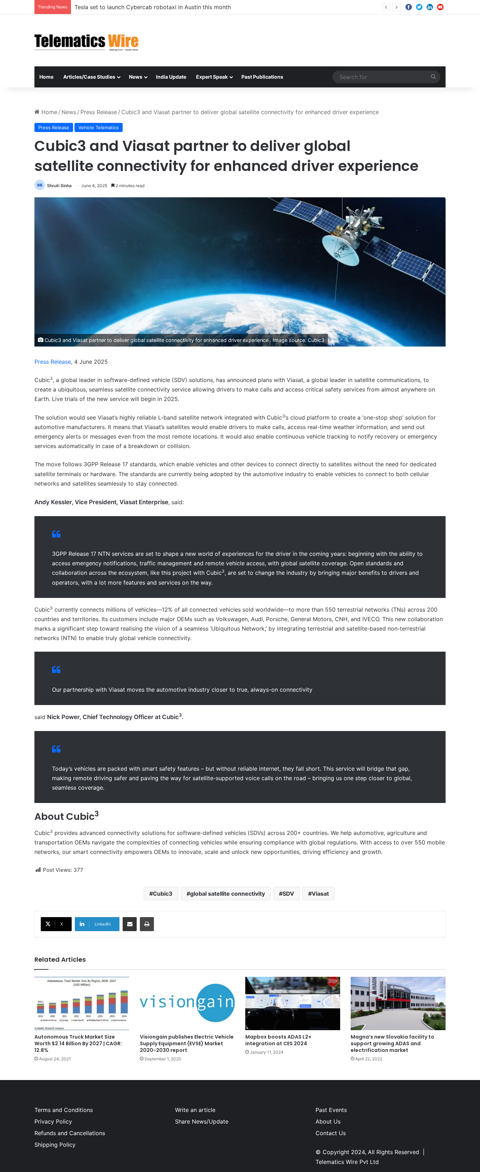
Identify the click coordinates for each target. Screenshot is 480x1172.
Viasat (320, 893)
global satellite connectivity (227, 893)
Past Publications (262, 77)
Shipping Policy (55, 1144)
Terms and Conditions (63, 1109)
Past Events (331, 1109)
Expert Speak (212, 77)
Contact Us (331, 1133)
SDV (288, 893)
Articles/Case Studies (89, 77)
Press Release (98, 112)
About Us (328, 1121)
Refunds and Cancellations (69, 1133)
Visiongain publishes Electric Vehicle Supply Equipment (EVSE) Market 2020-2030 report (187, 1043)
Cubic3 (163, 893)
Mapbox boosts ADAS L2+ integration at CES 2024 (278, 1040)
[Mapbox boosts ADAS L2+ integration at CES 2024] (292, 1003)
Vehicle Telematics (98, 127)
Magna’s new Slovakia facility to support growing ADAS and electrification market (392, 1043)
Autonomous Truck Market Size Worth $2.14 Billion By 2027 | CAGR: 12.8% (78, 1043)
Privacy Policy (53, 1121)
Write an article (195, 1109)
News (135, 77)
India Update (171, 77)
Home (46, 77)
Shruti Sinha (59, 185)
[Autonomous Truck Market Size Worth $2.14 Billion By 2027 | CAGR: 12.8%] (81, 1003)
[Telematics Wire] (86, 40)
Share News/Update (201, 1121)
